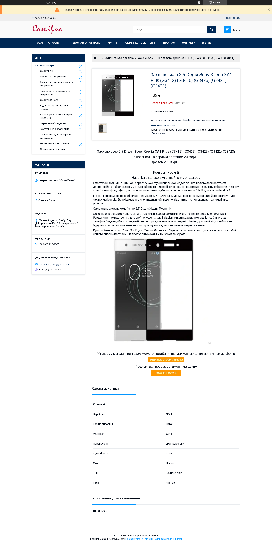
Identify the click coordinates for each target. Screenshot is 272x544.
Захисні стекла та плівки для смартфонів (56, 84)
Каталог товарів (45, 65)
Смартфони (47, 71)
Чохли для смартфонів (53, 76)
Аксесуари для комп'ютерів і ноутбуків (56, 116)
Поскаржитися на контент (138, 539)
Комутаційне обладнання (54, 129)
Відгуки (207, 42)
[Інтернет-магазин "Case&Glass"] (47, 33)
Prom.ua (153, 535)
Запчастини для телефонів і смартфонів (56, 136)
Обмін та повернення (141, 42)
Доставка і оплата (86, 42)
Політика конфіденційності (168, 539)
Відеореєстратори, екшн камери (54, 107)
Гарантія (112, 42)
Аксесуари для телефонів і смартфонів (55, 93)
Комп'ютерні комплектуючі (55, 143)
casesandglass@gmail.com (54, 264)
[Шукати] (211, 29)
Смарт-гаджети (49, 100)
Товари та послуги (49, 42)
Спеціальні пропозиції (53, 149)
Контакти (188, 42)
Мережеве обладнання (53, 123)
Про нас (169, 42)
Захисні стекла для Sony (119, 58)
